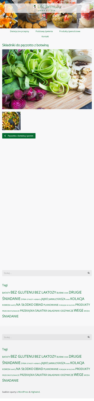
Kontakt (45, 36)
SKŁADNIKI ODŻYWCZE (60, 310)
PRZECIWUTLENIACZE (10, 311)
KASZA (61, 299)
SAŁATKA (41, 310)
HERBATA (37, 299)
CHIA (66, 293)
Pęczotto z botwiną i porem (20, 135)
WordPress (23, 392)
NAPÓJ (13, 305)
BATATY (6, 292)
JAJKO (44, 299)
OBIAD (38, 304)
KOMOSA (6, 305)
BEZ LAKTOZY (45, 292)
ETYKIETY (30, 299)
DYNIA (23, 299)
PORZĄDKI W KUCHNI (67, 305)
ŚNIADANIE (10, 316)
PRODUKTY (82, 305)
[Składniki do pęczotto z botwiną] (47, 79)
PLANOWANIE (51, 304)
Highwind (35, 392)
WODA (87, 311)
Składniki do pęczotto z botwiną (25, 45)
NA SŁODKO (24, 305)
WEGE (78, 310)
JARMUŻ (53, 299)
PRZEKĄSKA (27, 310)
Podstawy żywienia (44, 31)
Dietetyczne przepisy (19, 31)
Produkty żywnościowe (69, 31)
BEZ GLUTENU (22, 292)
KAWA (68, 299)
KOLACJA (77, 298)
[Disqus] (47, 174)
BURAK (60, 292)
